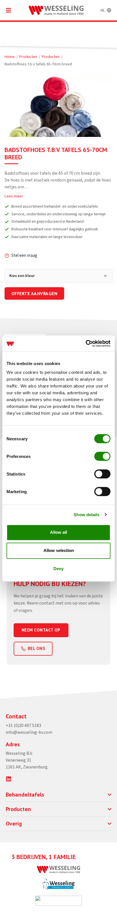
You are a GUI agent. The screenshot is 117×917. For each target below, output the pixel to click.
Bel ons (36, 648)
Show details (86, 514)
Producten (28, 57)
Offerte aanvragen (34, 293)
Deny (58, 568)
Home (10, 57)
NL (103, 10)
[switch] (102, 456)
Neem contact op (41, 630)
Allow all (58, 532)
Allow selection (58, 550)
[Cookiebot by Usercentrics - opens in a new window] (85, 343)
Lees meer (14, 196)
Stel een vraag (24, 255)
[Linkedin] (8, 779)
